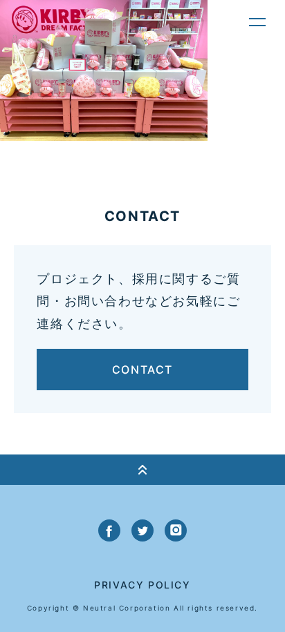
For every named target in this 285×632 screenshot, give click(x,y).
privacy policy (142, 585)
